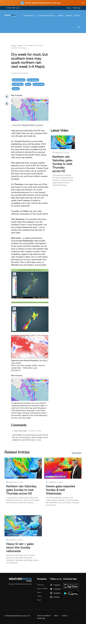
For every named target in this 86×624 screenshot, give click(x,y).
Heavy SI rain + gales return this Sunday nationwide (20, 547)
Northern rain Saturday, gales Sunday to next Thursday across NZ (62, 164)
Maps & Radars (46, 15)
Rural (77, 15)
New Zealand (33, 80)
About (69, 8)
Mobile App (76, 8)
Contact (64, 616)
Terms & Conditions (44, 616)
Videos (69, 15)
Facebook (56, 585)
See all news (77, 453)
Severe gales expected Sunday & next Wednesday (60, 490)
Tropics (16, 89)
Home (13, 45)
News (60, 15)
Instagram (56, 593)
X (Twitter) (57, 589)
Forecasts (29, 15)
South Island (38, 84)
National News (18, 80)
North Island (18, 84)
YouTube (56, 597)
